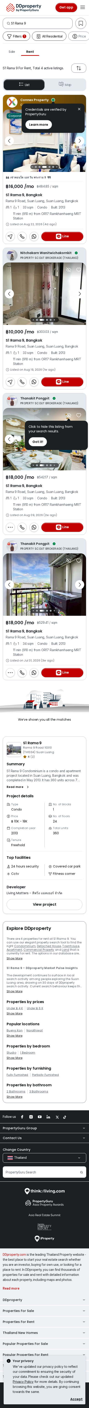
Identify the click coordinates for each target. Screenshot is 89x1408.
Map (68, 85)
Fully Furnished (17, 1075)
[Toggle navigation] (82, 7)
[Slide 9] (56, 167)
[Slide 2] (37, 320)
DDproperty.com (14, 1254)
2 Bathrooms (16, 1091)
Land (65, 950)
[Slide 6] (44, 167)
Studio (11, 1053)
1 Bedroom (27, 1053)
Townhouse (70, 946)
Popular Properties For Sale (25, 1343)
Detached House (49, 946)
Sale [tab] (12, 51)
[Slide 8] (53, 167)
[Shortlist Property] (78, 269)
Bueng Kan (15, 1030)
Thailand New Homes (20, 1332)
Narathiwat (34, 1030)
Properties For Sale (18, 1311)
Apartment (14, 950)
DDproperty (12, 1300)
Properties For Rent (18, 1322)
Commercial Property (39, 950)
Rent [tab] (30, 51)
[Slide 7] (49, 167)
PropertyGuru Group (20, 1128)
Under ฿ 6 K (35, 1008)
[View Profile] (44, 102)
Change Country (16, 1149)
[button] (19, 787)
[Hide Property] (68, 269)
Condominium (25, 946)
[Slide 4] (36, 167)
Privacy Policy (23, 1382)
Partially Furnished (45, 1075)
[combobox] (41, 23)
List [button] (27, 85)
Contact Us (12, 1138)
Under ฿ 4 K (15, 1008)
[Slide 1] (33, 320)
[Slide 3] (32, 167)
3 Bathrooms (38, 1091)
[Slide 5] (39, 167)
